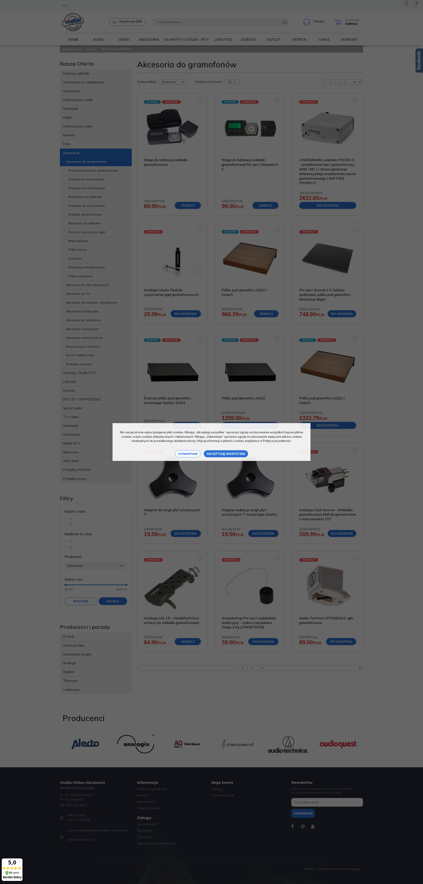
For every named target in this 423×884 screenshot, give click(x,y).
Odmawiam (187, 454)
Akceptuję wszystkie (226, 454)
